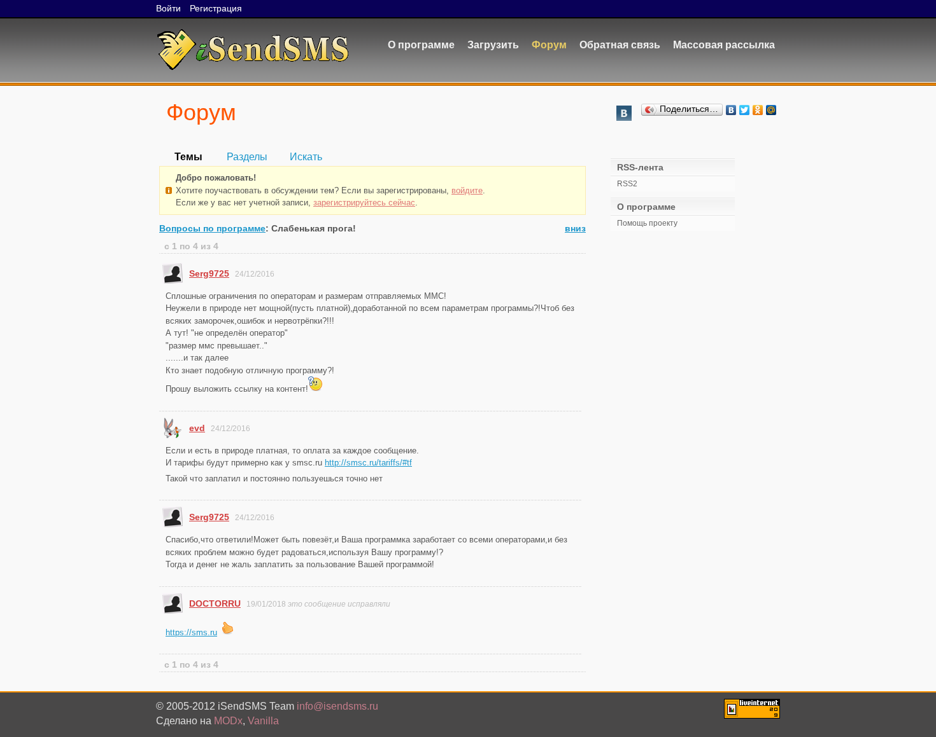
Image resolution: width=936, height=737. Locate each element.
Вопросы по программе (212, 228)
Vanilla (263, 720)
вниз (575, 228)
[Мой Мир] (771, 110)
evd (197, 428)
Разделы (247, 156)
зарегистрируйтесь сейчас (364, 202)
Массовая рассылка (724, 44)
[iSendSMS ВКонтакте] (624, 117)
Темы (188, 156)
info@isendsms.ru (337, 706)
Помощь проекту (647, 223)
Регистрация (216, 8)
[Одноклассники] (758, 110)
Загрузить (493, 44)
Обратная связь (619, 44)
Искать (306, 156)
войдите (467, 190)
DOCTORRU (215, 603)
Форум (549, 44)
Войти (168, 8)
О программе (421, 44)
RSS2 (627, 183)
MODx (228, 720)
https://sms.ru (191, 632)
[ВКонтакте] (731, 110)
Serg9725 (209, 273)
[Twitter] (744, 110)
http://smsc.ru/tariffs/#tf (368, 462)
